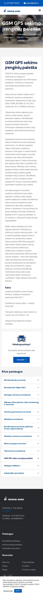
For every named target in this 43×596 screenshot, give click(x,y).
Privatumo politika (28, 570)
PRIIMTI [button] (18, 591)
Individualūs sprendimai (11, 548)
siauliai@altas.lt (32, 3)
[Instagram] (10, 576)
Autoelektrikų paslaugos (11, 541)
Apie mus (5, 562)
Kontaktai (25, 566)
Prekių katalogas (28, 562)
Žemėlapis (6, 511)
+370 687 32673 (12, 3)
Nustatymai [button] (7, 591)
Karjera (5, 566)
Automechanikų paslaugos (12, 545)
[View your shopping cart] (23, 11)
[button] (40, 10)
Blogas (4, 570)
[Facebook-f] (4, 576)
